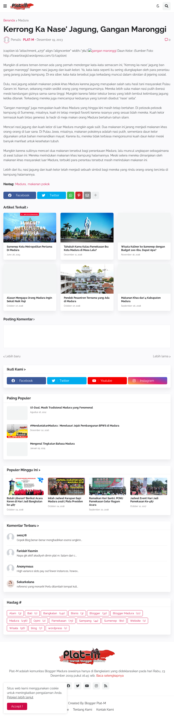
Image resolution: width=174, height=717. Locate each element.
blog (36, 628)
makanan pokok (39, 184)
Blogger (98, 613)
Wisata (17, 628)
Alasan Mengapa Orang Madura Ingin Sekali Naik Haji (29, 299)
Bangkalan (54, 613)
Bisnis (77, 613)
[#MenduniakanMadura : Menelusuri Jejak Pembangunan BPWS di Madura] (17, 431)
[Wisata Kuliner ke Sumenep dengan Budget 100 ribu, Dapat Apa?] (144, 227)
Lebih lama (160, 356)
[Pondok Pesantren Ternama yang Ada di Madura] (86, 279)
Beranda (9, 20)
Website (138, 620)
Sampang (88, 620)
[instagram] (96, 685)
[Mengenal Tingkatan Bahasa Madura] (17, 449)
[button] (5, 6)
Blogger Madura (126, 613)
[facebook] (68, 685)
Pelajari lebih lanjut (20, 697)
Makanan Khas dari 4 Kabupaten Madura (141, 299)
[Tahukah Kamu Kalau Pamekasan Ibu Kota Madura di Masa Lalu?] (86, 227)
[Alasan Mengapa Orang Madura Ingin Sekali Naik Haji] (29, 279)
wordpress (57, 628)
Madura (23, 20)
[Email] (87, 195)
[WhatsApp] (70, 195)
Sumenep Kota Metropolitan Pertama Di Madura (29, 248)
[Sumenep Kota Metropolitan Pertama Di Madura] (29, 227)
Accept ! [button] (17, 706)
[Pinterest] (79, 195)
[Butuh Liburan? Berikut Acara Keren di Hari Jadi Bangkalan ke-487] (25, 486)
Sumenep (114, 620)
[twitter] (77, 685)
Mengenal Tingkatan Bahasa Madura (52, 443)
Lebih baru (13, 356)
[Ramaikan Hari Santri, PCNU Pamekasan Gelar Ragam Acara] (107, 486)
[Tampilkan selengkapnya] (95, 195)
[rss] (105, 685)
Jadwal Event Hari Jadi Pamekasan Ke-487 (144, 500)
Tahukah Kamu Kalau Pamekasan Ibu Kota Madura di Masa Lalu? (86, 248)
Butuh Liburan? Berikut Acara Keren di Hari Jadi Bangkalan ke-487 (25, 501)
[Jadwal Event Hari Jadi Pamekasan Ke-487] (148, 486)
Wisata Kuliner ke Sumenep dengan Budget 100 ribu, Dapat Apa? (143, 248)
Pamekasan (62, 620)
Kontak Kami (105, 709)
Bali (32, 613)
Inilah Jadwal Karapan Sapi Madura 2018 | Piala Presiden (65, 500)
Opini (39, 620)
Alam (15, 613)
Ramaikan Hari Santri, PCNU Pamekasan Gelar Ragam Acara (106, 501)
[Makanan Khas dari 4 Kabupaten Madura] (144, 279)
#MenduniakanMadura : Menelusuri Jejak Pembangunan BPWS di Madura (74, 425)
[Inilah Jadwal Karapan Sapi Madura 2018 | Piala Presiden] (66, 486)
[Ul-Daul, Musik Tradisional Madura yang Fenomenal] (17, 413)
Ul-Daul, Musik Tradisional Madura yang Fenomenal (61, 407)
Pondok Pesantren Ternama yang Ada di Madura (86, 299)
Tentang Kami (82, 709)
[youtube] (87, 685)
